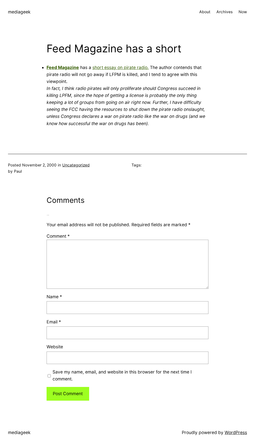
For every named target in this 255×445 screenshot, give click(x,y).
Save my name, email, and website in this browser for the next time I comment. (122, 375)
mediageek (19, 11)
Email (54, 321)
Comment (58, 236)
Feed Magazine (63, 67)
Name (54, 296)
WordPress (236, 432)
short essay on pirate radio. (120, 67)
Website (55, 346)
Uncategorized (76, 165)
